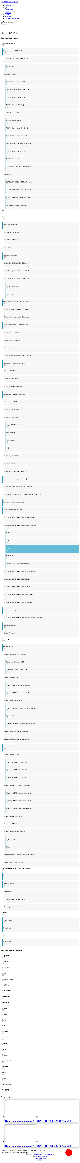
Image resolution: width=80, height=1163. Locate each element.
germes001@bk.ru (41, 1156)
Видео (7, 15)
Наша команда (10, 11)
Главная (8, 5)
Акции (7, 7)
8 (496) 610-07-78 (47, 1154)
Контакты (8, 16)
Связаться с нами (40, 1158)
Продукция (9, 9)
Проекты (8, 13)
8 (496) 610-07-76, (35, 1154)
